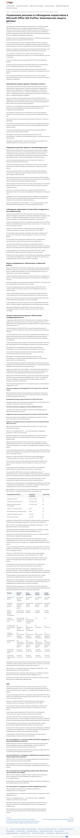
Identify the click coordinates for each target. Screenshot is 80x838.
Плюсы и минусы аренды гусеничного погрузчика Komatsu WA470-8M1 (58, 819)
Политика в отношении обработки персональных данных (23, 829)
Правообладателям (10, 831)
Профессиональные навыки (62, 833)
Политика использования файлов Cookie (47, 829)
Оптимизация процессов (22, 6)
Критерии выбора (10, 6)
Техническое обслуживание (38, 833)
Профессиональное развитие (37, 6)
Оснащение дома (50, 833)
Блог (7, 829)
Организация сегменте (11, 8)
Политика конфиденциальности (65, 829)
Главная (8, 11)
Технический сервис (50, 6)
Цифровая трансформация (62, 6)
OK (66, 836)
